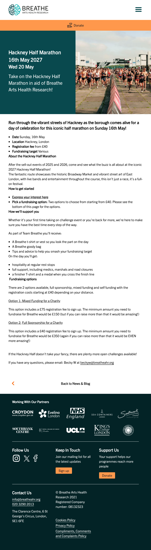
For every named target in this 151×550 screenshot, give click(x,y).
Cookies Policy (65, 520)
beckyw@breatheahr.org (97, 362)
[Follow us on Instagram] (17, 457)
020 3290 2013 (23, 504)
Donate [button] (107, 475)
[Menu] (138, 9)
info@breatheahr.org (26, 499)
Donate (79, 25)
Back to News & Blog (75, 383)
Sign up (64, 470)
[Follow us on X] (26, 458)
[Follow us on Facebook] (36, 457)
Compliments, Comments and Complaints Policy (73, 533)
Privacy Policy (65, 525)
